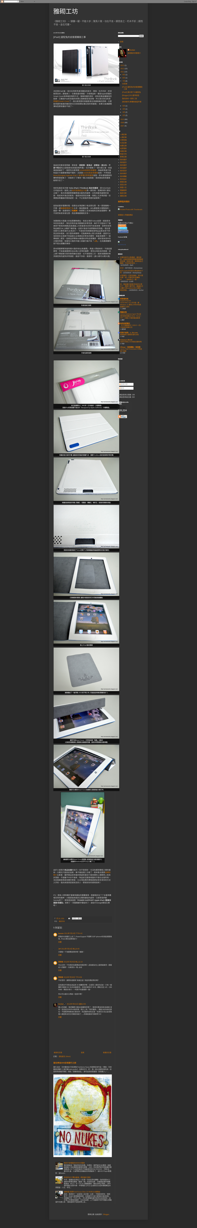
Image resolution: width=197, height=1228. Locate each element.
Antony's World (126, 340)
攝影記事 (123, 196)
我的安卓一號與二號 (129, 98)
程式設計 (123, 179)
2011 (122, 72)
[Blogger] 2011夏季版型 (130, 95)
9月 (123, 75)
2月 (123, 115)
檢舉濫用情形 (124, 202)
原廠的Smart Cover (61, 101)
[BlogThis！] (75, 918)
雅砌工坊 (65, 11)
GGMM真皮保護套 (90, 173)
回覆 (60, 942)
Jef (59, 949)
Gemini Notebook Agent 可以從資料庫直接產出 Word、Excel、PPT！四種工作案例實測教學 (131, 316)
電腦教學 (123, 190)
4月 (123, 109)
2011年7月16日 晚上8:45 (70, 949)
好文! (122, 268)
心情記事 (123, 137)
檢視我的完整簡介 (134, 53)
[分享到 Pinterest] (81, 918)
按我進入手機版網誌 (125, 215)
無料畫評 (123, 165)
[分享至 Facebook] (79, 918)
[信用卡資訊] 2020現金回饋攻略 (131, 342)
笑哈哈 (60, 962)
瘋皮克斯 (123, 193)
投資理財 (123, 148)
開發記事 (123, 182)
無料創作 (123, 162)
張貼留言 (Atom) (64, 1056)
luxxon (61, 933)
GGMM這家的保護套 (87, 170)
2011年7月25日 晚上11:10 (73, 962)
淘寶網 (74, 211)
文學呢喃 (123, 140)
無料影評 (123, 171)
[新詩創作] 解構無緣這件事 (131, 102)
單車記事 (123, 157)
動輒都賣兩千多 (67, 208)
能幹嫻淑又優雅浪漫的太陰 (129, 334)
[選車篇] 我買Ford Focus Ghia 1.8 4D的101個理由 (82, 1192)
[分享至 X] (77, 918)
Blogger (106, 1214)
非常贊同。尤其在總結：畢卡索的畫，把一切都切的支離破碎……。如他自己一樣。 (131, 277)
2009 (122, 122)
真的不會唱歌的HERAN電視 (74, 1163)
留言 (122, 388)
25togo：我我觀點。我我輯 (130, 347)
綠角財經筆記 (125, 323)
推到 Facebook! (123, 231)
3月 (123, 112)
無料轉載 (123, 176)
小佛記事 (123, 134)
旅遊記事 (123, 151)
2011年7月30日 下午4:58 (73, 977)
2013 (122, 65)
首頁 (82, 1052)
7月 (123, 81)
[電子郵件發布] (69, 918)
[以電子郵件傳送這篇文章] (73, 918)
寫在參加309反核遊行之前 (64, 1063)
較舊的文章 (107, 1052)
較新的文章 (58, 1052)
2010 (122, 119)
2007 (122, 126)
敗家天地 (62, 921)
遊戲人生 (123, 187)
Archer (61, 1004)
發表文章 (124, 384)
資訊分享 (123, 185)
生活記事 (123, 143)
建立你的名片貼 (122, 244)
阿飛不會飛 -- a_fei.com (129, 333)
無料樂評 (123, 173)
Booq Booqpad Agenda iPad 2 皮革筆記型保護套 (73, 175)
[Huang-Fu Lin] (119, 242)
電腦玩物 (123, 312)
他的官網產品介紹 (79, 190)
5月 (123, 106)
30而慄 (124, 84)
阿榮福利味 (124, 299)
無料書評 (123, 160)
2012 (122, 68)
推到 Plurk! (122, 225)
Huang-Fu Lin (121, 240)
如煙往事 (123, 146)
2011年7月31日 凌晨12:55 (76, 1004)
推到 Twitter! (122, 228)
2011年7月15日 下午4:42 (73, 933)
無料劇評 (123, 168)
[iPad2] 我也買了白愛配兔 (131, 92)
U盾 (95, 241)
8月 (123, 78)
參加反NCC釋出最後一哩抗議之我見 (77, 1177)
